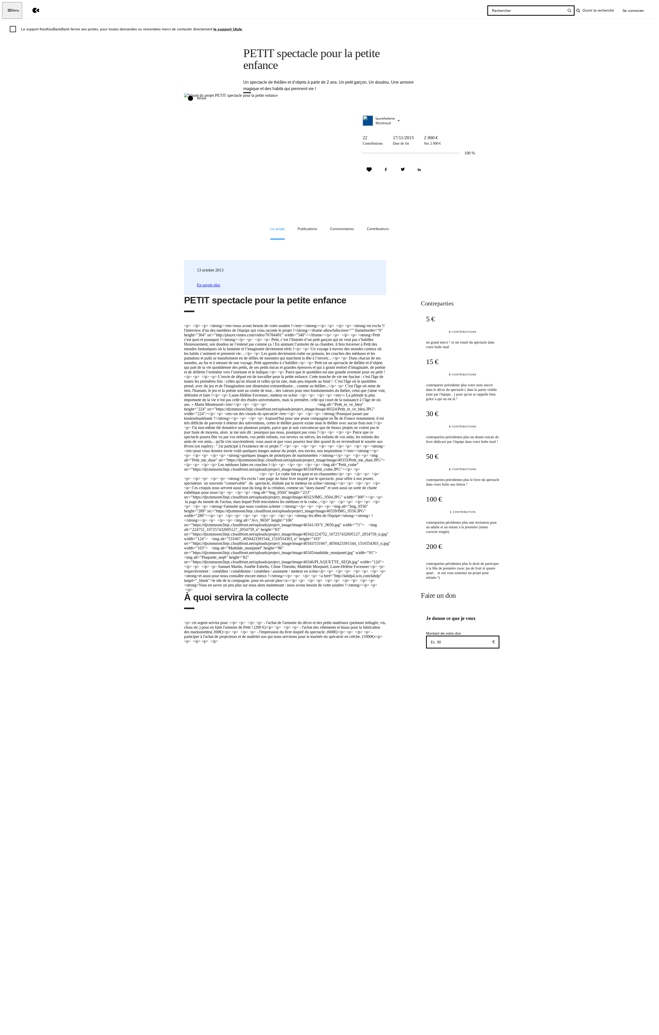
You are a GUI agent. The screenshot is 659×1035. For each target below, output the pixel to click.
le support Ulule (227, 29)
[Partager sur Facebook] (385, 169)
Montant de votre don (443, 633)
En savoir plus (208, 285)
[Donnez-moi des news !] (369, 169)
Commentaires (342, 229)
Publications (307, 229)
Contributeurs (378, 229)
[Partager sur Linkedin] (419, 169)
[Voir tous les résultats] (569, 10)
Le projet (277, 229)
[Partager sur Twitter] (402, 169)
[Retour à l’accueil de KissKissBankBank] (32, 10)
